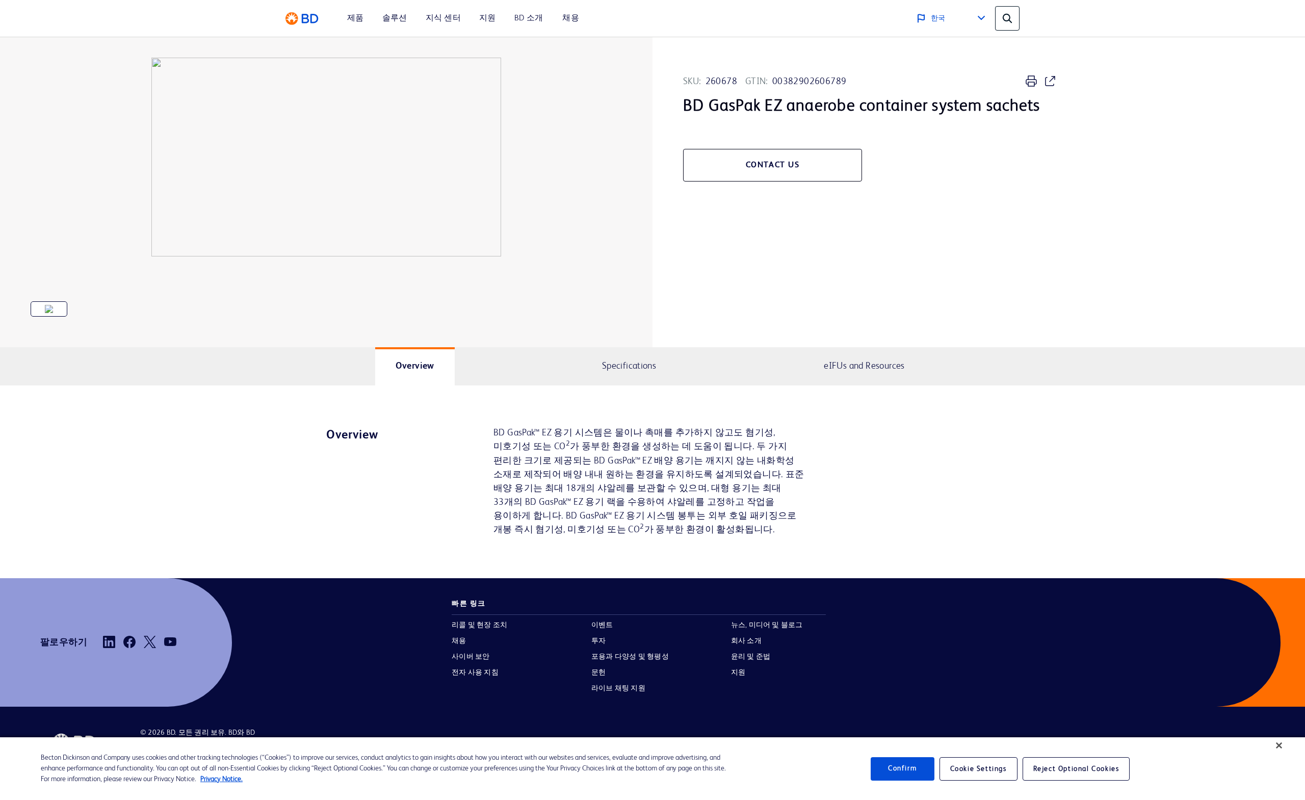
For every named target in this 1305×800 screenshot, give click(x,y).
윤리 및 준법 (751, 656)
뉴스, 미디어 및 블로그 (767, 625)
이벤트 (602, 625)
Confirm (902, 768)
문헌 (598, 672)
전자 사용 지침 (475, 672)
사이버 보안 (470, 656)
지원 (738, 672)
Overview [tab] (415, 366)
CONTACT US (773, 165)
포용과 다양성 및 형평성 (630, 656)
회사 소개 (746, 640)
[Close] (1279, 745)
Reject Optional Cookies (1076, 768)
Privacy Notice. (221, 779)
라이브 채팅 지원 (618, 688)
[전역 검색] (1007, 18)
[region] (652, 768)
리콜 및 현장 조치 (479, 625)
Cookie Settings (978, 768)
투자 (598, 640)
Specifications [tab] (629, 366)
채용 (459, 640)
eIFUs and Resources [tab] (864, 366)
